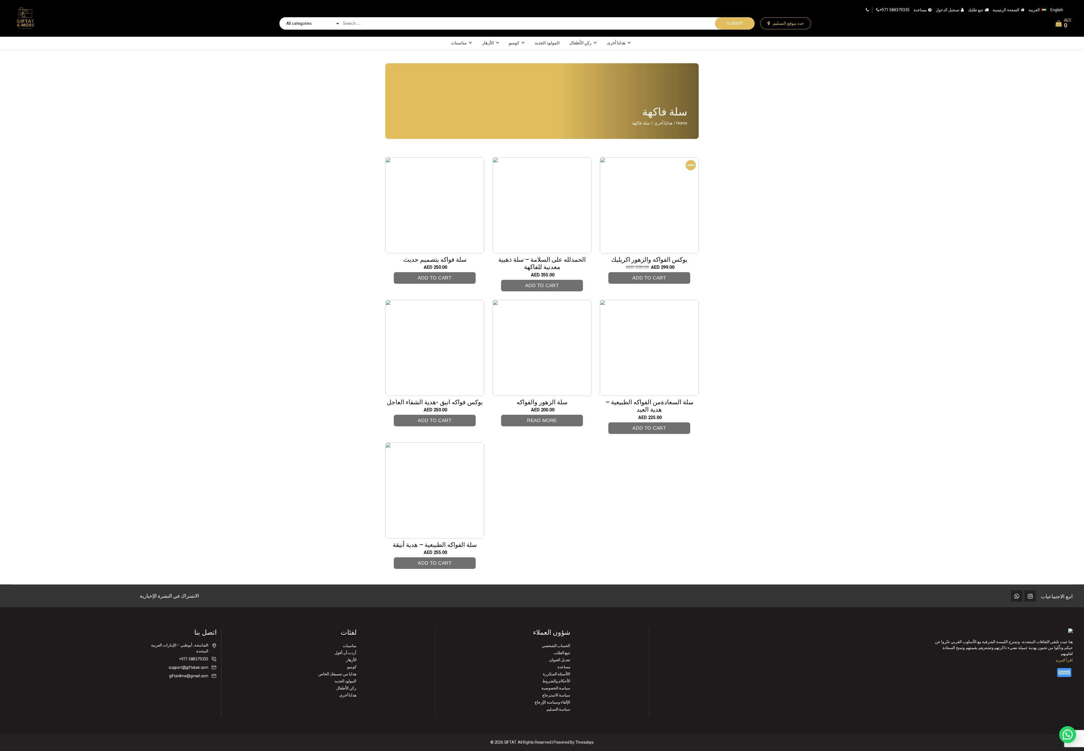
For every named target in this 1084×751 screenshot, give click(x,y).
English (1056, 10)
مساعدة (920, 10)
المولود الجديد (547, 42)
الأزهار (488, 42)
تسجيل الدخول (948, 10)
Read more (542, 420)
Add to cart (434, 278)
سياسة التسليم (559, 709)
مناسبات (459, 42)
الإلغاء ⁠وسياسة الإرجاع (553, 702)
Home (681, 123)
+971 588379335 (894, 10)
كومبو (514, 42)
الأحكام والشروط (556, 681)
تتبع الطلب (562, 652)
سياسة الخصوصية (556, 688)
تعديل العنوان (560, 660)
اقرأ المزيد (1064, 660)
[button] (1067, 734)
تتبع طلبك (975, 10)
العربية (1034, 10)
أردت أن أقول (346, 652)
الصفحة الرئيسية (1006, 10)
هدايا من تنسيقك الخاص (337, 674)
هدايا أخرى (616, 42)
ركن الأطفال (580, 42)
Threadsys (584, 742)
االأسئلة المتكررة (557, 674)
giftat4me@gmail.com (188, 676)
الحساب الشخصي (556, 645)
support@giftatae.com (188, 667)
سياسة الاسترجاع (556, 695)
